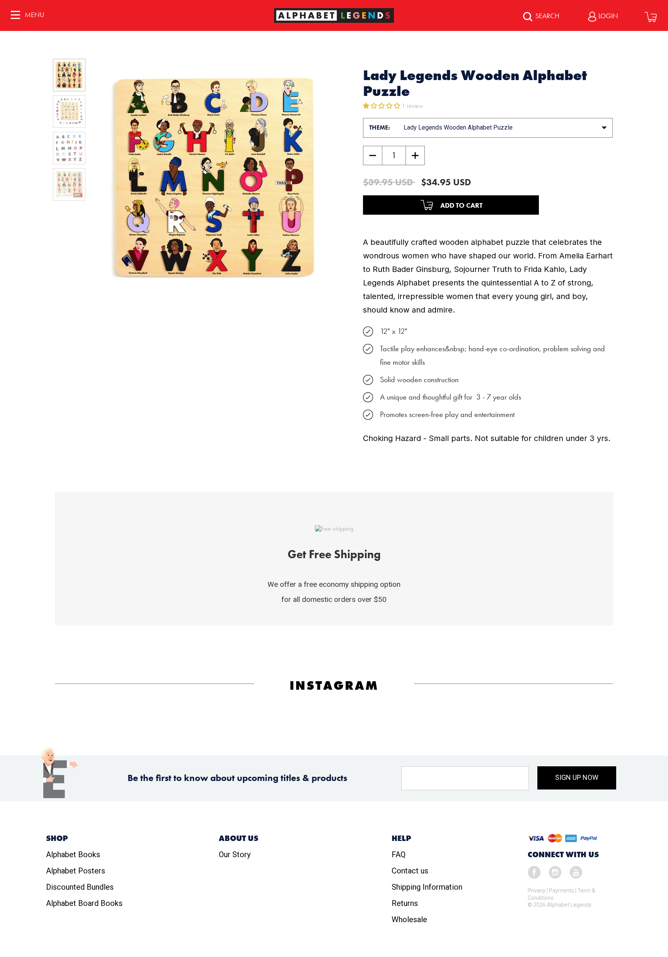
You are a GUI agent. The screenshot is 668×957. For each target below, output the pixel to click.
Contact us (410, 870)
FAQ (399, 854)
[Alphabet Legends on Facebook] (534, 872)
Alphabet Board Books (84, 903)
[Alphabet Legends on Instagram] (555, 872)
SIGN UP (576, 777)
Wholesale (409, 919)
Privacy (536, 890)
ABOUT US (238, 838)
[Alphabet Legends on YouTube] (576, 872)
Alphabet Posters (75, 870)
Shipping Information (427, 887)
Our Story (234, 854)
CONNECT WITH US (563, 854)
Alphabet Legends (569, 905)
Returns (405, 903)
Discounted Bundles (80, 887)
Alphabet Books (73, 854)
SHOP (57, 838)
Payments (561, 890)
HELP (401, 838)
